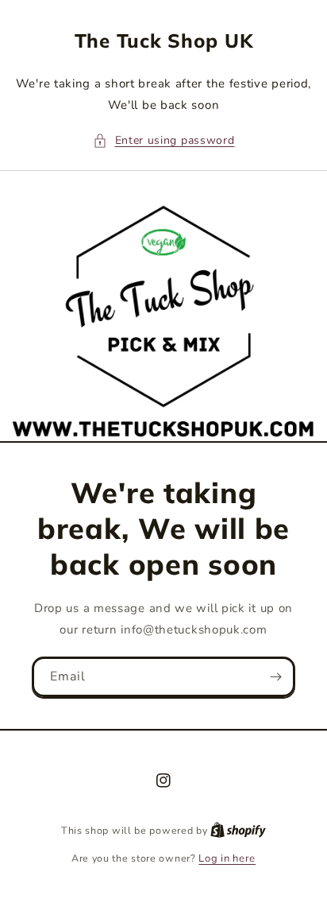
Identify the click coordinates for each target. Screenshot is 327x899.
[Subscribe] (275, 677)
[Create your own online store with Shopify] (238, 830)
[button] (164, 140)
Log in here (227, 858)
